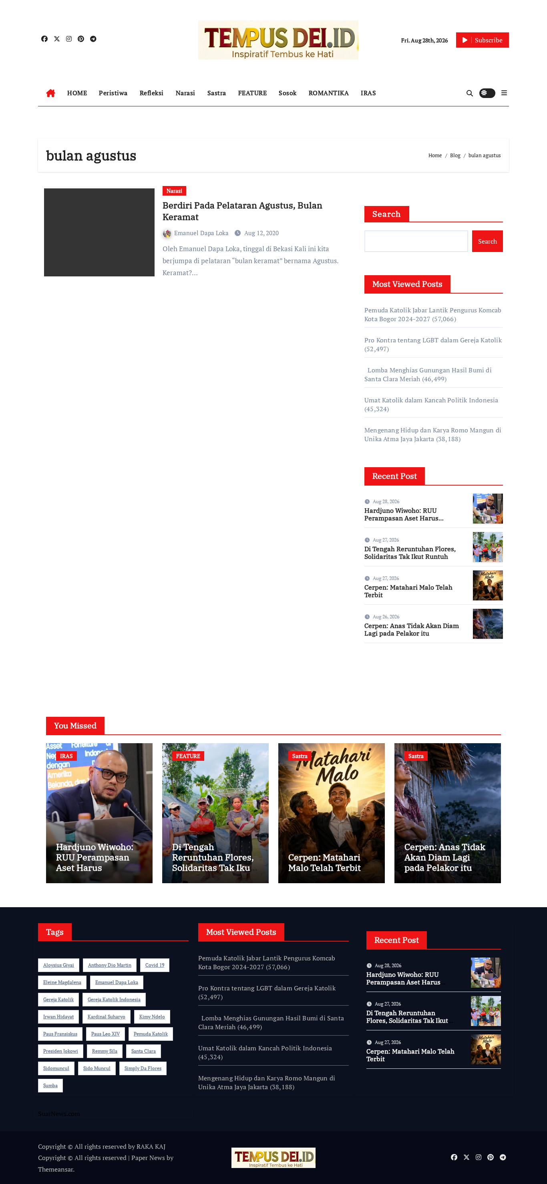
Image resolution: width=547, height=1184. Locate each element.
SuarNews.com (385, 672)
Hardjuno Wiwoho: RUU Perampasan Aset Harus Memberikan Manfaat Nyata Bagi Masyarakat (406, 522)
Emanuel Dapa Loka (202, 233)
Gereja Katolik (58, 999)
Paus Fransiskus (60, 1034)
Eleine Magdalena (62, 982)
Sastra (216, 92)
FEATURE (252, 92)
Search (386, 213)
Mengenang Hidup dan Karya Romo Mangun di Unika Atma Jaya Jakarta (432, 434)
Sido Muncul (97, 1068)
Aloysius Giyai (58, 965)
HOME (77, 92)
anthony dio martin (109, 965)
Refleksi (152, 92)
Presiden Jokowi (60, 1051)
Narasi (185, 92)
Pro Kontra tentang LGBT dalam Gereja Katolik (433, 340)
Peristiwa (113, 92)
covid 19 (154, 965)
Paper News (148, 1157)
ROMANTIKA (329, 92)
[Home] (50, 93)
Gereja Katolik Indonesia (114, 999)
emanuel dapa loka (116, 982)
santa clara (143, 1051)
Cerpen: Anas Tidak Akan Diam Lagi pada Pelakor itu (411, 629)
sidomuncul (56, 1068)
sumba (50, 1085)
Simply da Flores (143, 1068)
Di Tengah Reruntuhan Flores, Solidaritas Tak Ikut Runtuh (410, 552)
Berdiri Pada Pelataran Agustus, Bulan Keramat (242, 210)
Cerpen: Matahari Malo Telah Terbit (408, 591)
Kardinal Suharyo (106, 1017)
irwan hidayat (58, 1017)
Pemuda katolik (151, 1034)
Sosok (288, 92)
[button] (504, 92)
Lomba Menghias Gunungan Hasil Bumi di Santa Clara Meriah (271, 1022)
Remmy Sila (104, 1051)
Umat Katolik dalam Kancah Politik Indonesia (431, 400)
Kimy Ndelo (152, 1017)
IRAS (368, 92)
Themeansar (55, 1169)
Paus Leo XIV (105, 1034)
